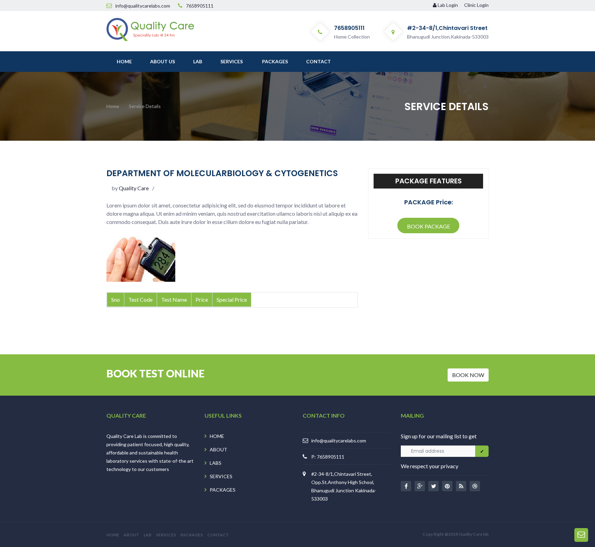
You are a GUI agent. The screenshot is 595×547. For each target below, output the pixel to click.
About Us (162, 61)
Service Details (145, 106)
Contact (318, 61)
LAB (148, 534)
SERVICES (221, 476)
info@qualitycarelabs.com (338, 440)
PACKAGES (223, 490)
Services (231, 61)
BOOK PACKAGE (428, 226)
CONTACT (218, 534)
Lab (197, 61)
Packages (275, 61)
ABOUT (218, 449)
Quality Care (133, 188)
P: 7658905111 (327, 456)
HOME (217, 436)
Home (124, 61)
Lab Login (448, 5)
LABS (215, 463)
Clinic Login (476, 5)
